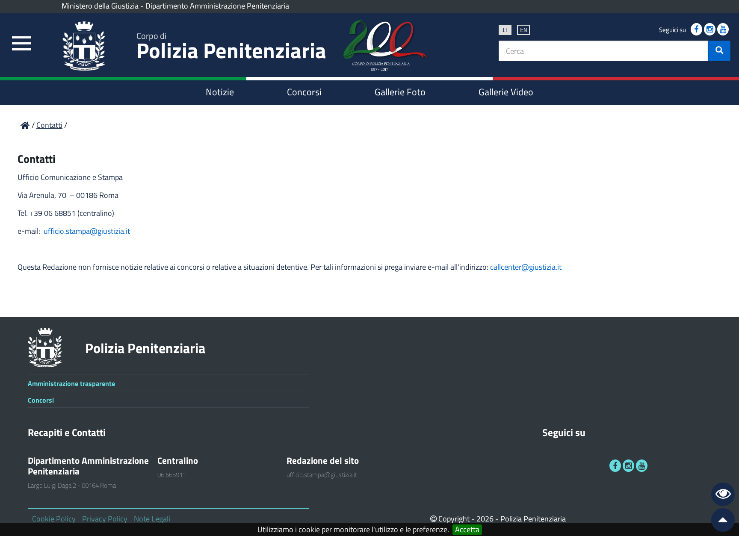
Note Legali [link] (152, 518)
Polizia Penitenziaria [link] (231, 47)
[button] (719, 51)
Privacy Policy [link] (104, 518)
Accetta (467, 529)
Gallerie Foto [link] (400, 92)
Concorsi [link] (304, 92)
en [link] (523, 30)
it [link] (505, 30)
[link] (21, 44)
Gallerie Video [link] (506, 92)
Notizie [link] (220, 92)
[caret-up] (719, 521)
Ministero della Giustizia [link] (100, 6)
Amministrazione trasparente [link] (71, 383)
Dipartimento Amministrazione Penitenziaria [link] (217, 6)
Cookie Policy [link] (54, 518)
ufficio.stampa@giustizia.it (87, 231)
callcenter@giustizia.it (526, 267)
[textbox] (604, 51)
